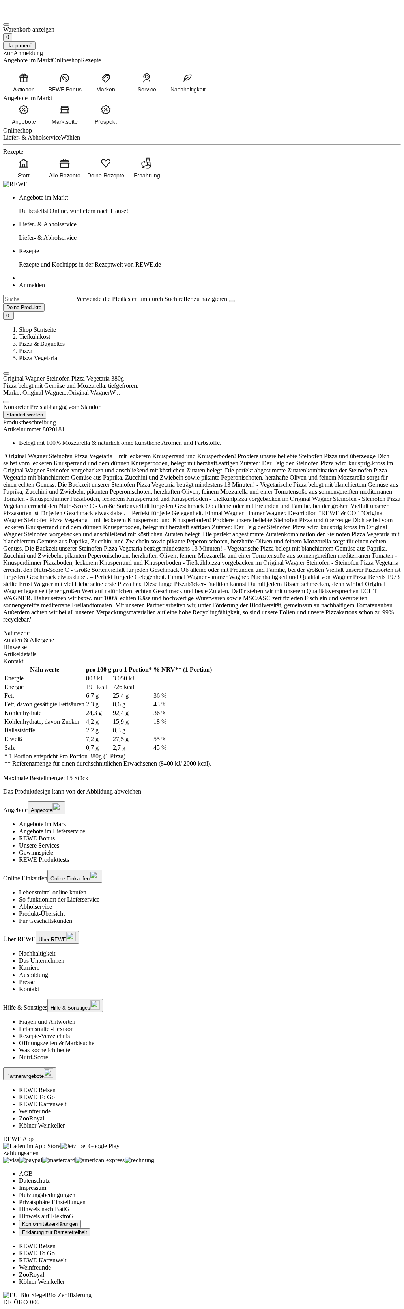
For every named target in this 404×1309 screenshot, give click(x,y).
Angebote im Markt (43, 824)
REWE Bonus (37, 838)
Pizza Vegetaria (38, 358)
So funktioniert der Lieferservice (59, 899)
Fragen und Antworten (47, 1021)
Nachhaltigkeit (37, 953)
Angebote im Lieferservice (52, 831)
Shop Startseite (37, 329)
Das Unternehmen (41, 960)
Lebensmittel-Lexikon (46, 1028)
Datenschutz (34, 1180)
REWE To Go (37, 1097)
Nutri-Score (33, 1057)
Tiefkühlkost (34, 336)
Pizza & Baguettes (42, 343)
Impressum (32, 1187)
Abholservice (35, 906)
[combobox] (39, 299)
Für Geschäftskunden (45, 920)
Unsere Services (39, 845)
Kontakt (29, 989)
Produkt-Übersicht (42, 913)
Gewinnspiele (36, 852)
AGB (26, 1173)
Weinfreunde (35, 1111)
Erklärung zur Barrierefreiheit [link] (54, 1232)
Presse (27, 981)
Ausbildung (33, 974)
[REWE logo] (15, 184)
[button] (6, 373)
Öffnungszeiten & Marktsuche (56, 1043)
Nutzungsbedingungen (47, 1194)
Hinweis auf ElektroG (46, 1216)
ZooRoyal (31, 1118)
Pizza (25, 350)
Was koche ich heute (44, 1050)
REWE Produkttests (44, 859)
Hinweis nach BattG (44, 1209)
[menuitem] (23, 82)
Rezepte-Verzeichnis (44, 1036)
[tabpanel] (202, 716)
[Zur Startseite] (30, 15)
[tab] (202, 633)
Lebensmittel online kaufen (52, 892)
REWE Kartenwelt (42, 1104)
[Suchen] (232, 301)
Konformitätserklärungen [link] (50, 1224)
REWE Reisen (37, 1090)
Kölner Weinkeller (42, 1125)
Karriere (29, 967)
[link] (210, 204)
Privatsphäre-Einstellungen (52, 1202)
